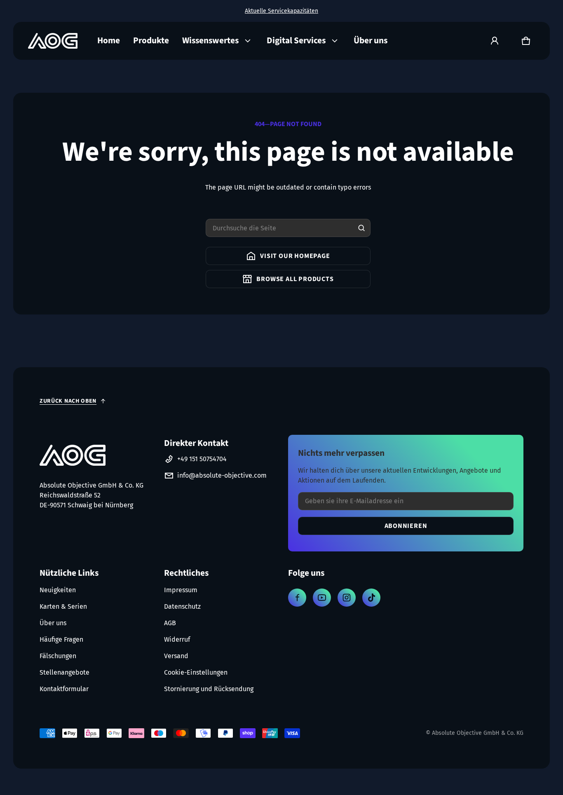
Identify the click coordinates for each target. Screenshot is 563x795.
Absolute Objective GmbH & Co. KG (477, 732)
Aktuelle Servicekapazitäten (281, 10)
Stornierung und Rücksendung (208, 689)
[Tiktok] (371, 598)
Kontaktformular (64, 689)
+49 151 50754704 (202, 459)
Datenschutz (182, 606)
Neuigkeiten (58, 590)
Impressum (180, 590)
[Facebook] (297, 598)
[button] (526, 41)
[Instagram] (347, 598)
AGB (170, 623)
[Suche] (361, 228)
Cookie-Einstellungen (196, 672)
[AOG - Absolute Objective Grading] (52, 41)
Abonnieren (406, 525)
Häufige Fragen (61, 639)
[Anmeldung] (495, 41)
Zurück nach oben (68, 401)
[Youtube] (322, 598)
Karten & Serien (63, 606)
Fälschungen (58, 656)
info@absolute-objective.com (222, 475)
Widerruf (177, 639)
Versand (176, 656)
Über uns (53, 623)
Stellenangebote (64, 672)
